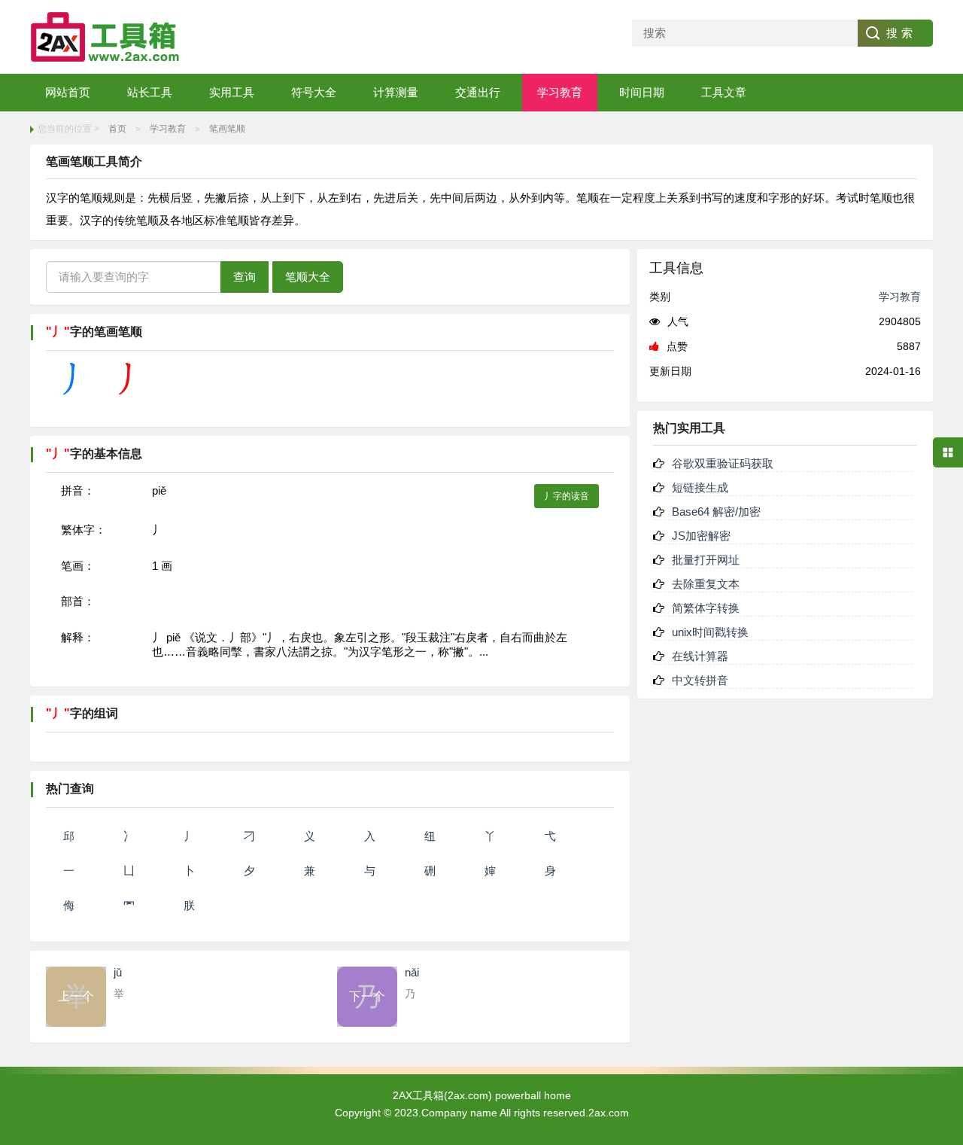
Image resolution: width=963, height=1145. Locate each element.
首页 (117, 128)
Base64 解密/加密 (716, 511)
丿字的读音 (566, 496)
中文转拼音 (700, 680)
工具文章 (723, 92)
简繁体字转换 (706, 607)
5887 (909, 346)
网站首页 (67, 92)
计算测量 (395, 92)
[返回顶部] (948, 1015)
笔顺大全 (307, 276)
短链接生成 (700, 487)
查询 (244, 276)
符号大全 (313, 92)
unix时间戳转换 (710, 632)
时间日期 (641, 92)
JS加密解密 (701, 535)
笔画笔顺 (227, 128)
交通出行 (477, 92)
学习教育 (559, 92)
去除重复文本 (706, 583)
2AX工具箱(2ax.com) (442, 1095)
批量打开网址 (706, 559)
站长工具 (149, 92)
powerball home (533, 1095)
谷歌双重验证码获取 (722, 463)
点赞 (677, 346)
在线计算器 (700, 656)
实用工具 (231, 92)
